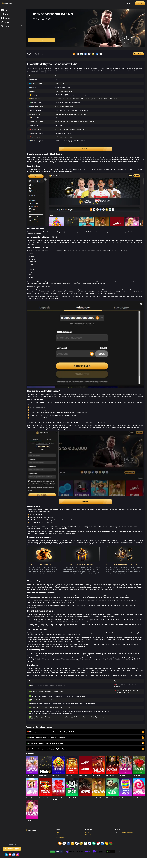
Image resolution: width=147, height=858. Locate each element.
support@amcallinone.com (126, 832)
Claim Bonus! (42, 40)
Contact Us (88, 832)
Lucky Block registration (41, 418)
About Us (57, 832)
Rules (56, 834)
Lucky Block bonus (124, 540)
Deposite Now (138, 54)
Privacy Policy (89, 834)
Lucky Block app (35, 614)
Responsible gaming (60, 837)
